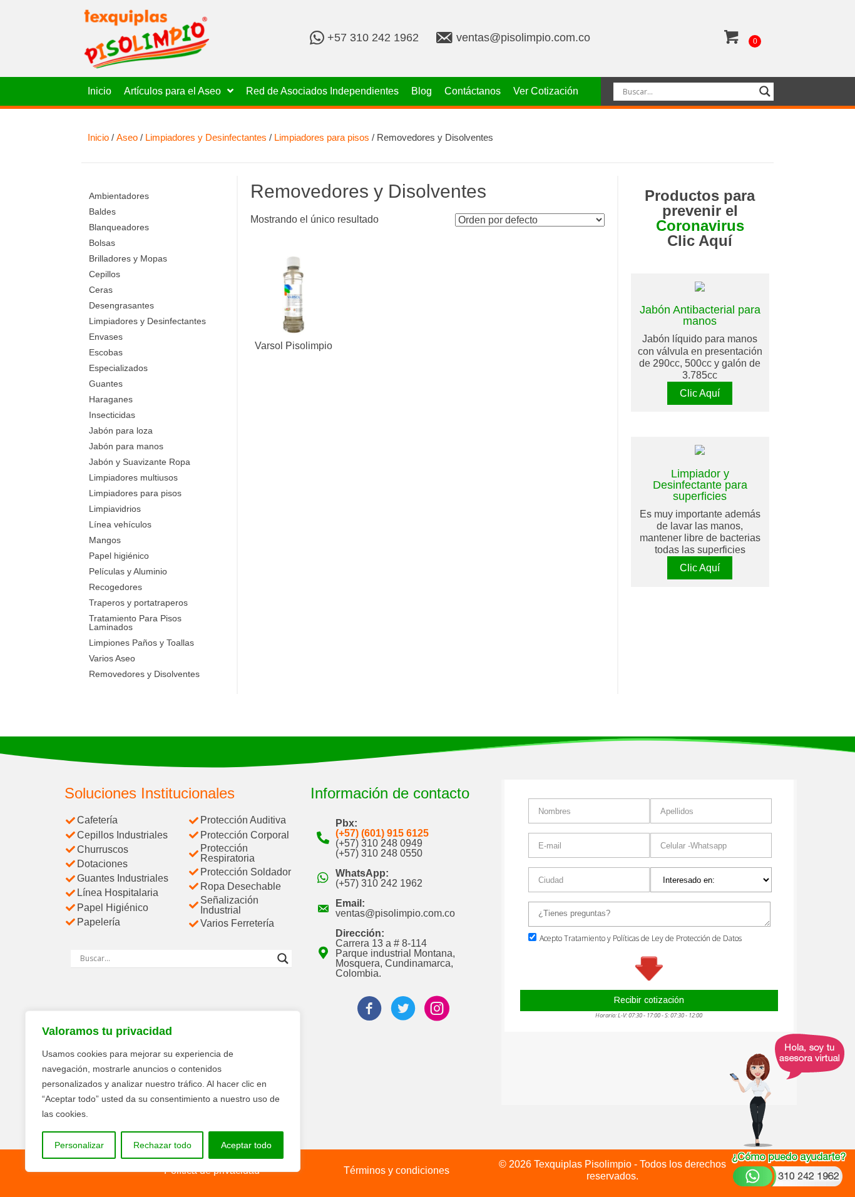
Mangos (105, 540)
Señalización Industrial (229, 905)
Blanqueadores (119, 227)
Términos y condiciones (396, 1170)
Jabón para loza (121, 430)
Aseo (127, 138)
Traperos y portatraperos (138, 603)
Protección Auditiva (243, 820)
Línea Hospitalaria (117, 892)
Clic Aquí (700, 393)
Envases (106, 337)
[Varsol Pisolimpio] (293, 293)
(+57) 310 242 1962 (378, 883)
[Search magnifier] (765, 91)
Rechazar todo (162, 1145)
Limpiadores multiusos (133, 477)
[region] (162, 1091)
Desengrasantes (121, 305)
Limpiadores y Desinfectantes (206, 138)
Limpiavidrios (115, 509)
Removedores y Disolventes (144, 674)
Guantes (106, 384)
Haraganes (111, 399)
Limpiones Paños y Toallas (141, 643)
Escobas (106, 352)
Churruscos (102, 849)
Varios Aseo (112, 658)
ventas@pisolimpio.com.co (523, 37)
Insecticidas (112, 415)
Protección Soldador (245, 872)
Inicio (98, 138)
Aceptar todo (246, 1145)
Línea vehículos (120, 524)
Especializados (118, 368)
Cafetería (97, 820)
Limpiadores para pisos (321, 138)
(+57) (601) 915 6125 (382, 833)
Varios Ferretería (237, 923)
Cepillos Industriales (122, 835)
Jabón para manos (126, 446)
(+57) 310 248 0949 (378, 843)
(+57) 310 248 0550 (378, 853)
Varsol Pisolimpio (293, 345)
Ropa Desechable (240, 886)
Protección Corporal (244, 835)
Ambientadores (119, 196)
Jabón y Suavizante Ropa (139, 462)
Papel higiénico (119, 556)
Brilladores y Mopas (128, 258)
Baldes (102, 211)
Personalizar (79, 1145)
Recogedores (115, 587)
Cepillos (104, 274)
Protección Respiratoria (227, 853)
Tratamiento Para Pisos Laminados (135, 622)
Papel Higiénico (112, 907)
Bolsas (102, 243)
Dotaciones (102, 863)
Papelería (98, 922)
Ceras (101, 290)
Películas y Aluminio (128, 571)
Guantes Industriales (122, 878)
